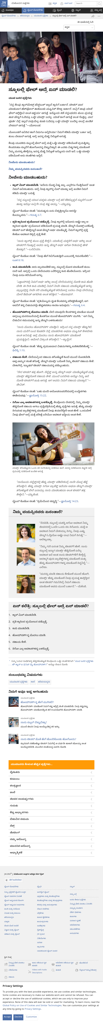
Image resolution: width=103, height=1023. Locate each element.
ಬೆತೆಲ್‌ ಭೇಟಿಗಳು (75, 912)
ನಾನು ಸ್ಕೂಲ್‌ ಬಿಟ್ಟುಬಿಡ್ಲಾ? (34, 723)
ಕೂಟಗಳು (73, 917)
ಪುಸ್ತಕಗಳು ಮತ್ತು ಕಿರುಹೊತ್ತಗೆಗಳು (48, 896)
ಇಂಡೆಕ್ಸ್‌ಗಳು (41, 926)
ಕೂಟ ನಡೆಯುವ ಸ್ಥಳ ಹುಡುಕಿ (37, 964)
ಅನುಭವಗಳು (74, 933)
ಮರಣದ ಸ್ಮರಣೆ (75, 921)
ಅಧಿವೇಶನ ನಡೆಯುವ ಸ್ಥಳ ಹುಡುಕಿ (62, 964)
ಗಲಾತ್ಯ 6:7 (35, 215)
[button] (33, 10)
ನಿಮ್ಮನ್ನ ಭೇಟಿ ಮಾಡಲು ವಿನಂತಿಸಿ (81, 904)
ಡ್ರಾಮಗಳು (41, 947)
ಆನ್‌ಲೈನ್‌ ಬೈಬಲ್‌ (43, 892)
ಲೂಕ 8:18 (17, 260)
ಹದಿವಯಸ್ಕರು (25, 16)
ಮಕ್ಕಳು (6, 922)
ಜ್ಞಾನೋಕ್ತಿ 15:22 (37, 396)
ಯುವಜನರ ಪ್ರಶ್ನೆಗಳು (41, 16)
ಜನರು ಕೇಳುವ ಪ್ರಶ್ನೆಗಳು (78, 900)
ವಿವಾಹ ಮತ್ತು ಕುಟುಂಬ (12, 913)
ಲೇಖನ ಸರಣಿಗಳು (43, 909)
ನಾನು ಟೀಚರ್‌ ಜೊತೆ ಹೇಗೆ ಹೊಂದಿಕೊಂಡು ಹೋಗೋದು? (48, 739)
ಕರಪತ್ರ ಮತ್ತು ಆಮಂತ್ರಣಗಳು (47, 905)
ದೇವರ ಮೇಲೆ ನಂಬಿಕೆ (11, 926)
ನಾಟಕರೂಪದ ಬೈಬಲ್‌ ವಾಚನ (47, 951)
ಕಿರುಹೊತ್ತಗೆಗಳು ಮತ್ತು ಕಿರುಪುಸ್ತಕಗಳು (49, 901)
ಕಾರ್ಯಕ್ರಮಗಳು (42, 922)
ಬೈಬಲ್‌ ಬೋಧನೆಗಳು (9, 16)
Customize (31, 1017)
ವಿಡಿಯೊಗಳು (41, 938)
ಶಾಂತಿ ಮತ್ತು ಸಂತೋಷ (12, 909)
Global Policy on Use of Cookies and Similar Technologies (32, 1005)
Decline (18, 1017)
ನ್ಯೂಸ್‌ (72, 887)
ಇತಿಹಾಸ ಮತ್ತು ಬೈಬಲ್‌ (12, 934)
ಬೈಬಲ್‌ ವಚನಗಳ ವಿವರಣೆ (13, 896)
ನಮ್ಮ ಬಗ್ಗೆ (73, 894)
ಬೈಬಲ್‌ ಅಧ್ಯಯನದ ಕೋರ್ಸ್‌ (14, 901)
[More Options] (99, 16)
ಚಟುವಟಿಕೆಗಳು (75, 929)
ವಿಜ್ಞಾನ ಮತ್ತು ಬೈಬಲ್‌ (11, 930)
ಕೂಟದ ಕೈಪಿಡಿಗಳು (43, 917)
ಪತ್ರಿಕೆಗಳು (40, 913)
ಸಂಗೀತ (39, 943)
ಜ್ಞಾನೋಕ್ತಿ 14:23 (69, 501)
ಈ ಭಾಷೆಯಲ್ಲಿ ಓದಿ (85, 22)
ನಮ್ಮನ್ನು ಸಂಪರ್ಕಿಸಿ (76, 908)
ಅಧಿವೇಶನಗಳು (75, 925)
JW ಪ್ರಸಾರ (41, 934)
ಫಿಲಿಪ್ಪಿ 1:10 (18, 351)
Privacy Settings (33, 1009)
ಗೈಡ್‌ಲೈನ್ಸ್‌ (40, 930)
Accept (7, 1017)
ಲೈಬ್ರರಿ (39, 887)
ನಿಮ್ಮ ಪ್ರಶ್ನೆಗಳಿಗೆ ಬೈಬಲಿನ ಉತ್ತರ (15, 892)
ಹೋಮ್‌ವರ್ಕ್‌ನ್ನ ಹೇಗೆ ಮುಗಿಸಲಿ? (37, 702)
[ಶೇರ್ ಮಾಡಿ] (93, 16)
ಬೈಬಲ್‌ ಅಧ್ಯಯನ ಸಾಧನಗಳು (14, 905)
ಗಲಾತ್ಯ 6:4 (79, 305)
